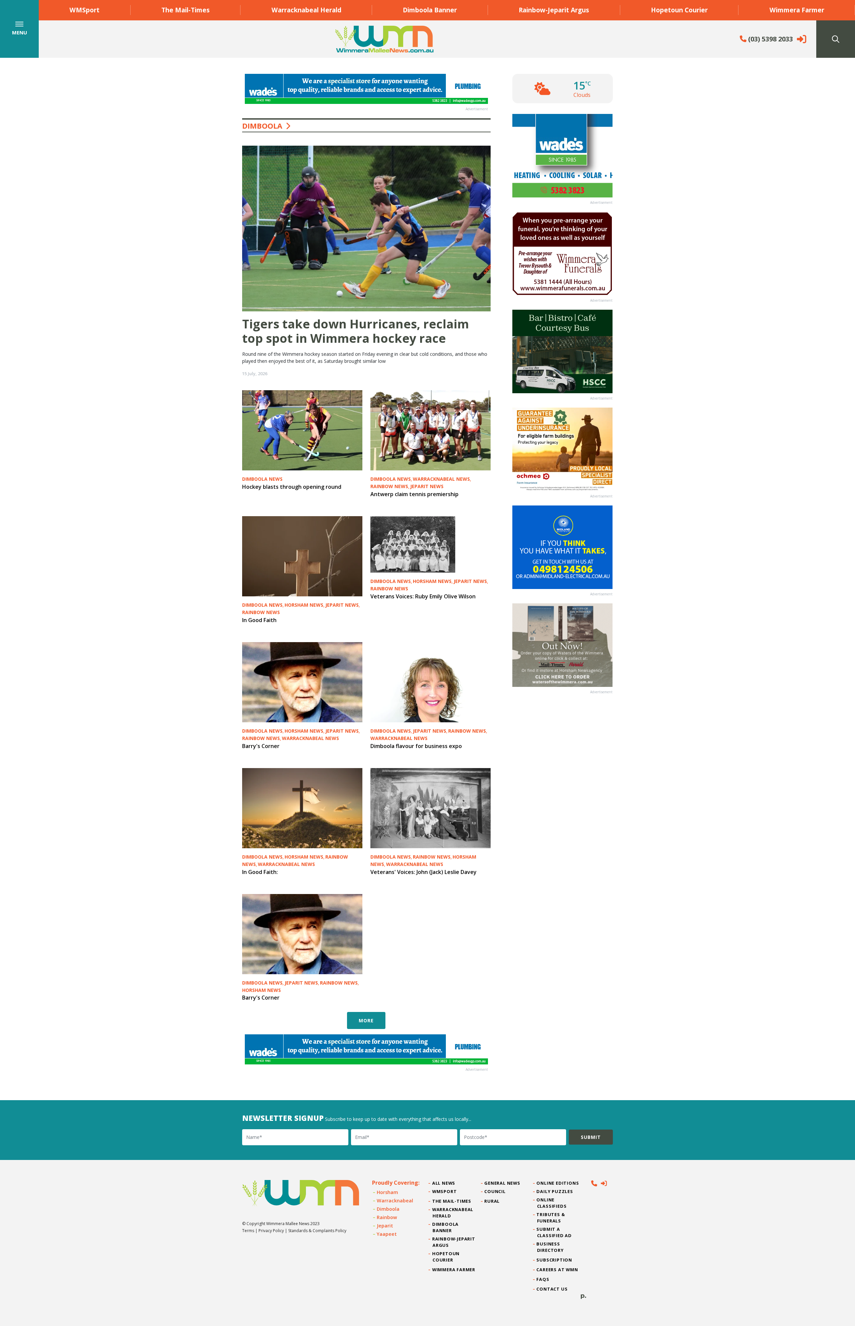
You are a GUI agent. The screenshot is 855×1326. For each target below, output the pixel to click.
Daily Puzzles (555, 1191)
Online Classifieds (552, 1203)
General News (502, 1183)
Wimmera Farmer (797, 9)
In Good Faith (259, 620)
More (366, 1020)
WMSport (84, 9)
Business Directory (550, 1247)
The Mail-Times (185, 9)
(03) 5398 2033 (769, 38)
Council (495, 1191)
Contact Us (552, 1289)
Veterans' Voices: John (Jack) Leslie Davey (423, 872)
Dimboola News (262, 479)
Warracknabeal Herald (306, 9)
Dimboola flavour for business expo (416, 746)
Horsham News (304, 605)
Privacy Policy (271, 1230)
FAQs (543, 1279)
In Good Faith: (260, 872)
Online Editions (558, 1183)
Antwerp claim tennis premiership (414, 494)
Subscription (554, 1260)
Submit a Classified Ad (554, 1232)
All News (444, 1183)
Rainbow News (389, 486)
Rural (492, 1201)
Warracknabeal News (441, 479)
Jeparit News (427, 486)
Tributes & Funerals (551, 1217)
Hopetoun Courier (679, 9)
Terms (248, 1230)
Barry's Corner (261, 746)
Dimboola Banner (430, 9)
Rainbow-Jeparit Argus (554, 9)
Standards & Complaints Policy (317, 1230)
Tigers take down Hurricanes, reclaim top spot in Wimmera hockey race (355, 331)
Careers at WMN (557, 1270)
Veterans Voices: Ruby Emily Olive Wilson (423, 596)
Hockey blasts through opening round (291, 486)
